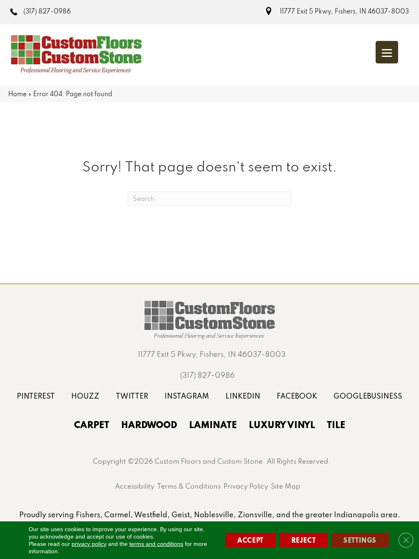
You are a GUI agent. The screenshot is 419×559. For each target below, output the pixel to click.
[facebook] (297, 396)
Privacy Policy (245, 486)
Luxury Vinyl (282, 424)
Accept (250, 540)
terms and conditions (156, 544)
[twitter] (132, 396)
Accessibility (134, 486)
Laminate (213, 424)
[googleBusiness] (367, 396)
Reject (303, 540)
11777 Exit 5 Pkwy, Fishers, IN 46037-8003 (344, 11)
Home (17, 94)
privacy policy (89, 544)
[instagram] (186, 396)
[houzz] (85, 396)
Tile (336, 424)
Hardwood (149, 424)
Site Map (285, 486)
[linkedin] (242, 396)
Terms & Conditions (189, 486)
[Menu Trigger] (387, 52)
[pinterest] (36, 396)
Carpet (91, 424)
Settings (359, 540)
